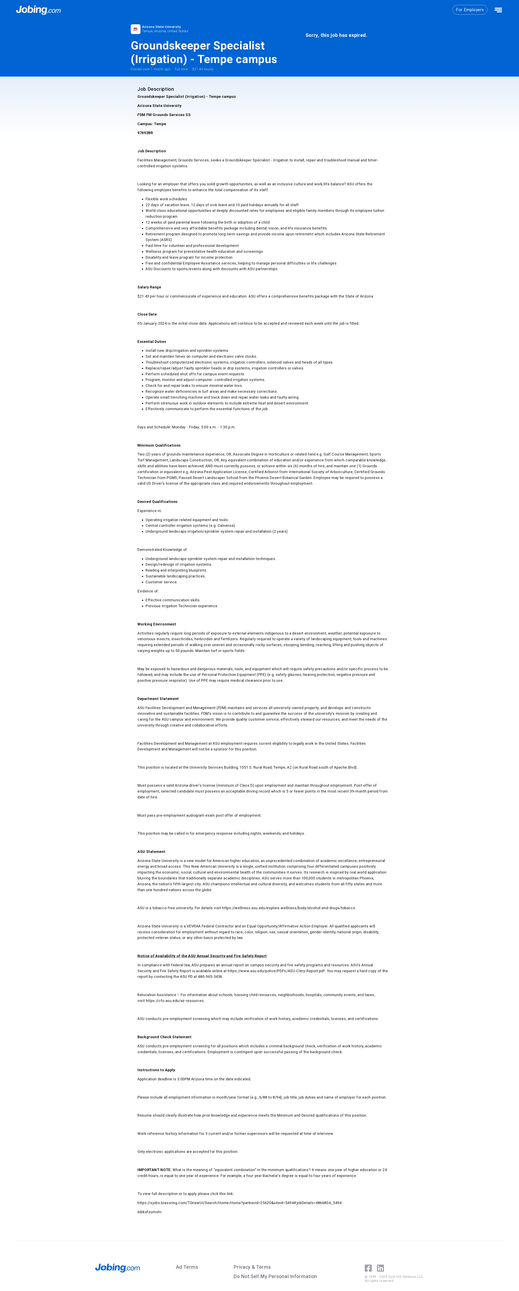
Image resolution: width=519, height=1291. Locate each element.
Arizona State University (161, 27)
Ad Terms (187, 1267)
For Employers (470, 9)
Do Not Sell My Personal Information (275, 1276)
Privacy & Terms (252, 1267)
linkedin (380, 1268)
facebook (368, 1268)
